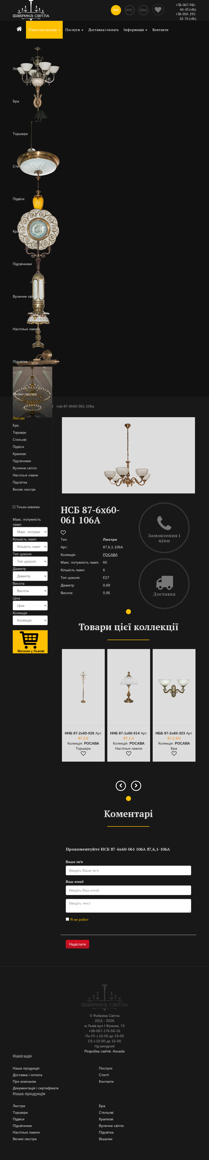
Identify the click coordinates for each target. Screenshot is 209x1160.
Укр (116, 10)
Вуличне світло (25, 468)
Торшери (19, 432)
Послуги (73, 29)
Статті (104, 1075)
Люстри (18, 418)
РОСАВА (110, 555)
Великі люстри (24, 489)
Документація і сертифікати (36, 1088)
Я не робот (78, 919)
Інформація (134, 29)
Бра (16, 425)
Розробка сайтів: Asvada (104, 1051)
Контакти (160, 29)
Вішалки (105, 1139)
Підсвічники (22, 461)
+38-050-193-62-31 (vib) (185, 16)
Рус (129, 10)
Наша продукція (43, 29)
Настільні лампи (25, 475)
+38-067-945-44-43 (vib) (186, 7)
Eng (143, 10)
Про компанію (24, 1081)
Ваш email (75, 882)
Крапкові (19, 454)
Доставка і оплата (103, 29)
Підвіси (18, 447)
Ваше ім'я (74, 862)
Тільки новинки (27, 507)
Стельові (20, 440)
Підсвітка (20, 482)
